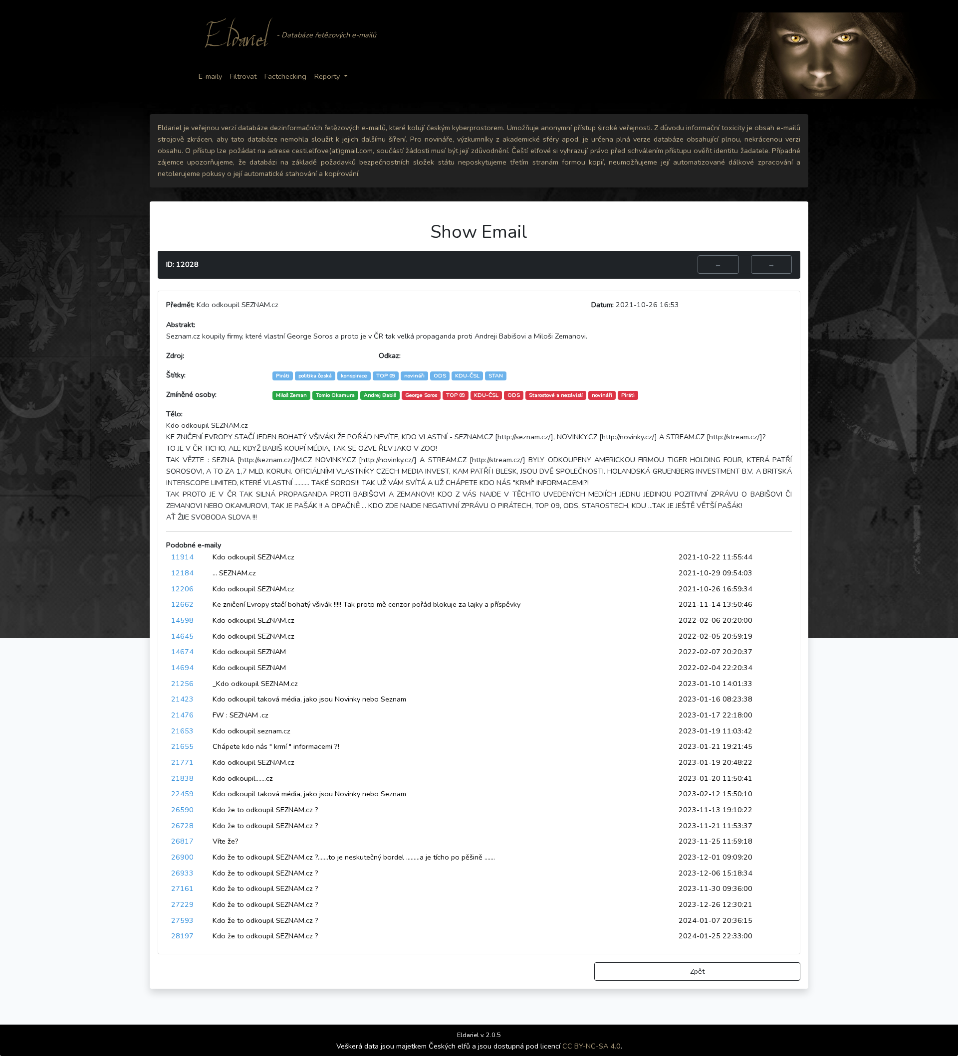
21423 (182, 699)
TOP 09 (455, 395)
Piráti (628, 395)
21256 (182, 684)
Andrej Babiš (380, 395)
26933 (182, 873)
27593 (182, 920)
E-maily (210, 76)
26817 (182, 841)
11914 (182, 557)
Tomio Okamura (335, 395)
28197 (182, 936)
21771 (182, 762)
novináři (602, 395)
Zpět (697, 971)
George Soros (421, 395)
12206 (182, 589)
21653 (182, 731)
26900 (182, 857)
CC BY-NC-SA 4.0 (591, 1046)
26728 (182, 826)
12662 (182, 604)
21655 (182, 746)
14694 (182, 668)
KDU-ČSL (486, 395)
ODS (513, 395)
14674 (182, 652)
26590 (182, 810)
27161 (182, 888)
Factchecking (285, 76)
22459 (182, 794)
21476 (182, 715)
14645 (182, 636)
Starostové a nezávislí (556, 395)
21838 (182, 778)
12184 (182, 573)
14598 (182, 620)
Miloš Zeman (291, 395)
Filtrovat (243, 76)
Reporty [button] (327, 76)
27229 (182, 904)
